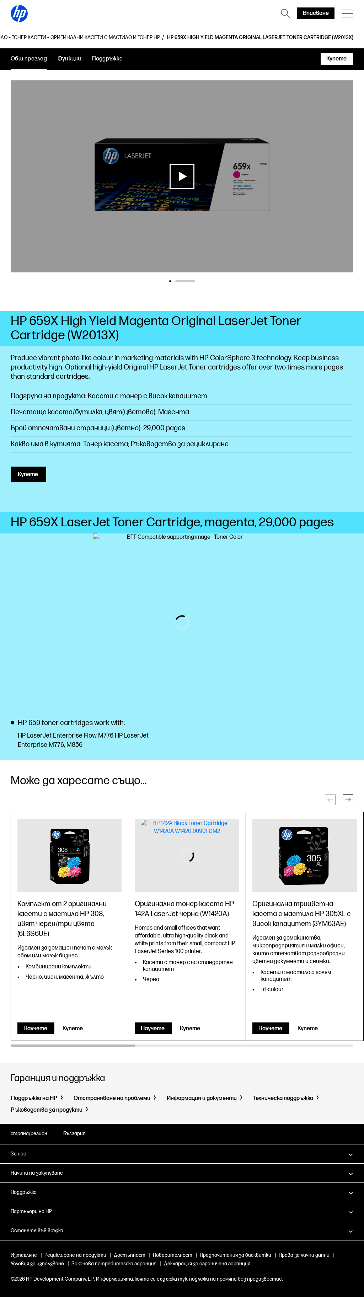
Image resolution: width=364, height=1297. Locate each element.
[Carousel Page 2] (194, 281)
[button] (348, 800)
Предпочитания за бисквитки (235, 1255)
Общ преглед (29, 58)
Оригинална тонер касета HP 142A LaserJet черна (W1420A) (184, 909)
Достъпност (129, 1255)
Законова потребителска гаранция (113, 1264)
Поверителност (172, 1255)
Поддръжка (107, 58)
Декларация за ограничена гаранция (207, 1264)
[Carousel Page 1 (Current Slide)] (179, 281)
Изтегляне (24, 1255)
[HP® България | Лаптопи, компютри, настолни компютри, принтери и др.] (19, 13)
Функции (69, 58)
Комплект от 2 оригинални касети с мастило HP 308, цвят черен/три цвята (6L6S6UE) (62, 919)
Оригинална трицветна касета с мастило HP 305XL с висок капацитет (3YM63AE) (301, 914)
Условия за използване (37, 1264)
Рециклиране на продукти (75, 1255)
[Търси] (285, 13)
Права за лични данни (304, 1255)
